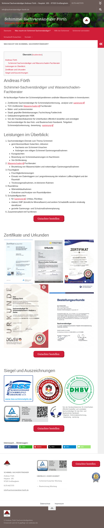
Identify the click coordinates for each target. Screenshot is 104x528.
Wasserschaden (30, 106)
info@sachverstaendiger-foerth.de (15, 10)
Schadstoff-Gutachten (12, 37)
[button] (11, 446)
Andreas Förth (11, 60)
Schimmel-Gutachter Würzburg (50, 481)
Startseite (7, 31)
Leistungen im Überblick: (15, 66)
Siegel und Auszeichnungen (16, 73)
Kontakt (28, 37)
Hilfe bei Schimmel (61, 31)
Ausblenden (37, 55)
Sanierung (19, 199)
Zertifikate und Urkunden (15, 70)
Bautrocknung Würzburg (48, 486)
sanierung (78, 103)
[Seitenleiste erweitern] (101, 44)
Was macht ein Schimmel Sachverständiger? (33, 31)
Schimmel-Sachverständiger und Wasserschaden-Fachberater (34, 63)
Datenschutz (45, 504)
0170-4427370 (77, 3)
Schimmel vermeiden (81, 31)
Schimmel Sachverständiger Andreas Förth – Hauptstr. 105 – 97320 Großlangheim (35, 3)
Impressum (59, 504)
